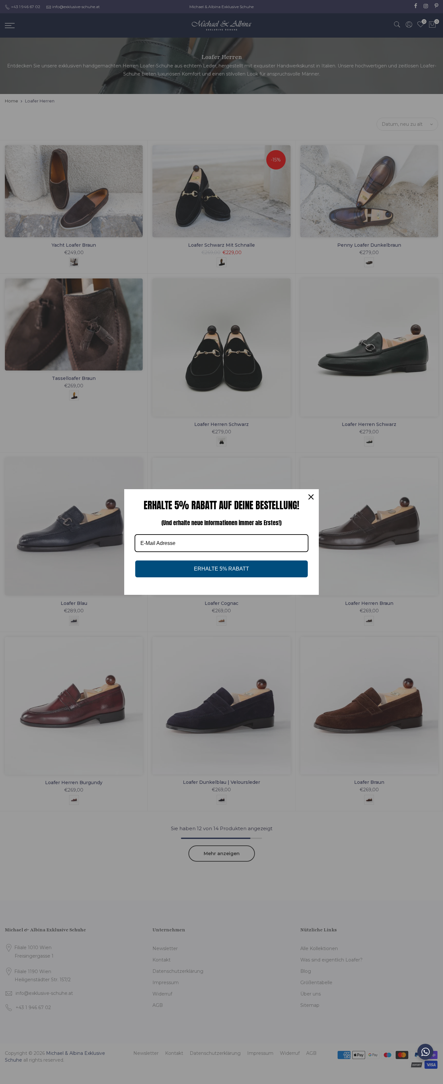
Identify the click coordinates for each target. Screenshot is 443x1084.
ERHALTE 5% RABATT (221, 568)
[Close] (311, 497)
